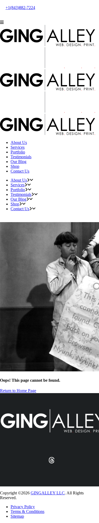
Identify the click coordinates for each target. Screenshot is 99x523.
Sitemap (17, 516)
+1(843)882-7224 (20, 7)
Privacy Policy (23, 506)
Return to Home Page (18, 390)
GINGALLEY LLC (48, 493)
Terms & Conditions (27, 511)
